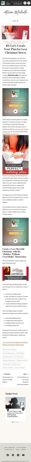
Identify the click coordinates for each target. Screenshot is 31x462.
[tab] (12, 422)
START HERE (14, 105)
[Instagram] (18, 455)
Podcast (19, 41)
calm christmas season (9, 349)
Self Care (21, 43)
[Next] (23, 409)
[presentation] (15, 403)
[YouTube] (23, 455)
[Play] (16, 111)
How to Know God (10, 447)
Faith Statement (21, 447)
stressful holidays (20, 367)
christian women (7, 356)
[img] (21, 106)
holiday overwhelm (22, 360)
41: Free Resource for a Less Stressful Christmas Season (23, 379)
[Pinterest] (13, 455)
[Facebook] (7, 455)
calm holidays (20, 353)
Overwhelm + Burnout (9, 41)
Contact (23, 449)
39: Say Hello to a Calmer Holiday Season (7, 378)
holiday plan (6, 364)
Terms (17, 449)
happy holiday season (9, 360)
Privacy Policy (9, 449)
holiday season (16, 364)
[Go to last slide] (8, 409)
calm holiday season (8, 353)
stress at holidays (8, 367)
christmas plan (19, 356)
